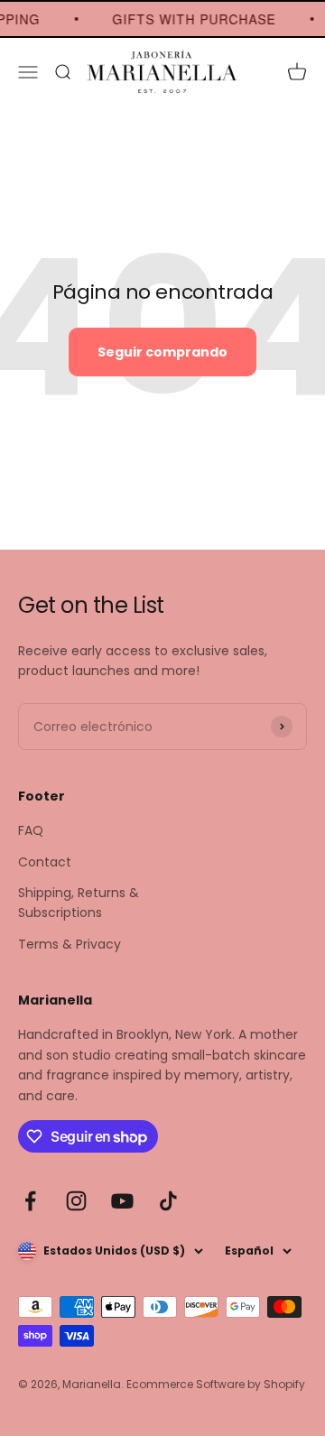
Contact (44, 862)
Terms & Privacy (69, 944)
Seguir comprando (163, 352)
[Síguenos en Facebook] (30, 1201)
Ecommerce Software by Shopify (215, 1384)
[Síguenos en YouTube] (122, 1201)
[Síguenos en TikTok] (168, 1201)
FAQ (30, 830)
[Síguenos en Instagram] (76, 1201)
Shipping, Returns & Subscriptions (78, 903)
